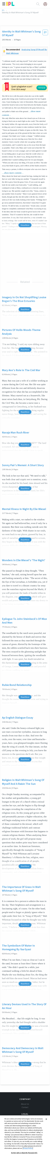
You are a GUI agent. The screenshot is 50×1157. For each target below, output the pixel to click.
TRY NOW (41, 88)
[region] (25, 1136)
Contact (25, 1107)
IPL (3, 10)
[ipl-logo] (10, 5)
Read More (25, 309)
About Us (25, 1104)
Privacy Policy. (28, 1148)
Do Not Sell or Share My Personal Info (24, 1153)
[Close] (46, 1119)
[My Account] (46, 4)
